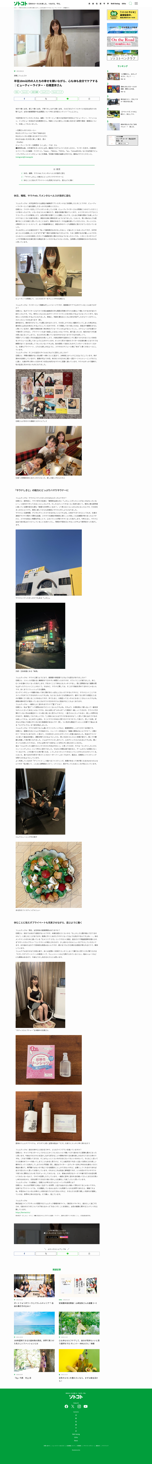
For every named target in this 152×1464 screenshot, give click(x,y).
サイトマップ (105, 1445)
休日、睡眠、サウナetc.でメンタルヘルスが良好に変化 (44, 173)
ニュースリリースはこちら (58, 1445)
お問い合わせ (47, 1445)
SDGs (124, 3)
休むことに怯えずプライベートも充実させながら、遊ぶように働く (49, 180)
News (76, 1441)
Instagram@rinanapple (24, 157)
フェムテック (45, 92)
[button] (24, 99)
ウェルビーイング (57, 92)
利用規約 (79, 1445)
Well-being (115, 3)
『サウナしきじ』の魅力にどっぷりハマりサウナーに (44, 176)
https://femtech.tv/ (23, 1212)
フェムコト (25, 92)
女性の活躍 (35, 92)
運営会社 (98, 1445)
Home (15, 7)
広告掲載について (71, 1445)
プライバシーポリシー (88, 1445)
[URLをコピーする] (89, 99)
